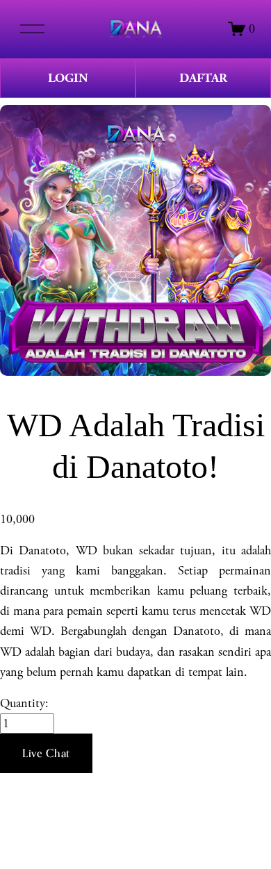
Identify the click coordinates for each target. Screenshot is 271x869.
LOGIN (68, 78)
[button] (46, 754)
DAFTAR (203, 78)
